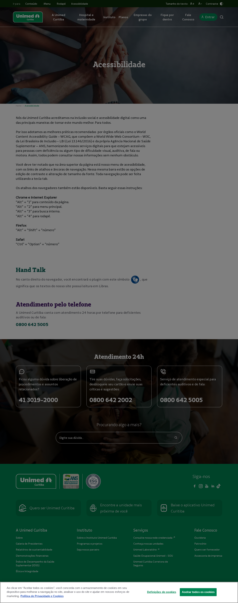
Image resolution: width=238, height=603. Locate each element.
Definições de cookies (161, 591)
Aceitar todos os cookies (198, 591)
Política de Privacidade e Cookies (42, 595)
